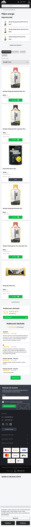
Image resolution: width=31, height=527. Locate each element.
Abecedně (4, 55)
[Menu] (29, 2)
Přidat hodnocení (8, 317)
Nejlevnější (15, 51)
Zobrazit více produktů (15, 45)
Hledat (27, 6)
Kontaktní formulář (9, 429)
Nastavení (15, 518)
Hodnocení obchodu (15, 323)
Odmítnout (8, 523)
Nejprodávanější (6, 51)
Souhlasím (23, 523)
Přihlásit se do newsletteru (9, 406)
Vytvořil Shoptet (10, 470)
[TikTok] (10, 424)
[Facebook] (3, 424)
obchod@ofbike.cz (9, 417)
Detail (15, 179)
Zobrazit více (15, 377)
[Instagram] (6, 424)
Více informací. (5, 514)
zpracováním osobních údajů (16, 401)
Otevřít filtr (7, 62)
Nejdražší (22, 51)
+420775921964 (8, 420)
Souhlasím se (13, 401)
